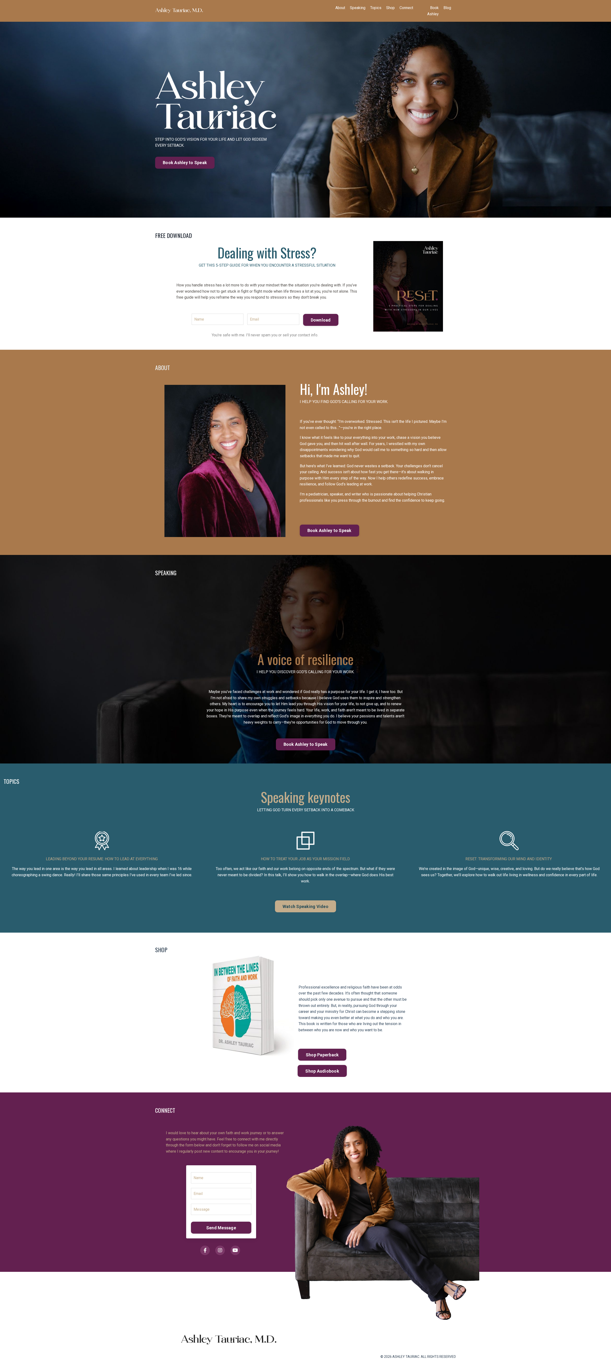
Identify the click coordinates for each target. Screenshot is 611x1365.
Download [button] (321, 319)
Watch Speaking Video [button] (305, 906)
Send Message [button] (221, 1227)
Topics (375, 7)
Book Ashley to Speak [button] (185, 162)
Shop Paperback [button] (322, 1054)
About (340, 7)
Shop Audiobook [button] (322, 1071)
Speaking (357, 7)
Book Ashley (433, 10)
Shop (390, 7)
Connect (406, 7)
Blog (447, 7)
